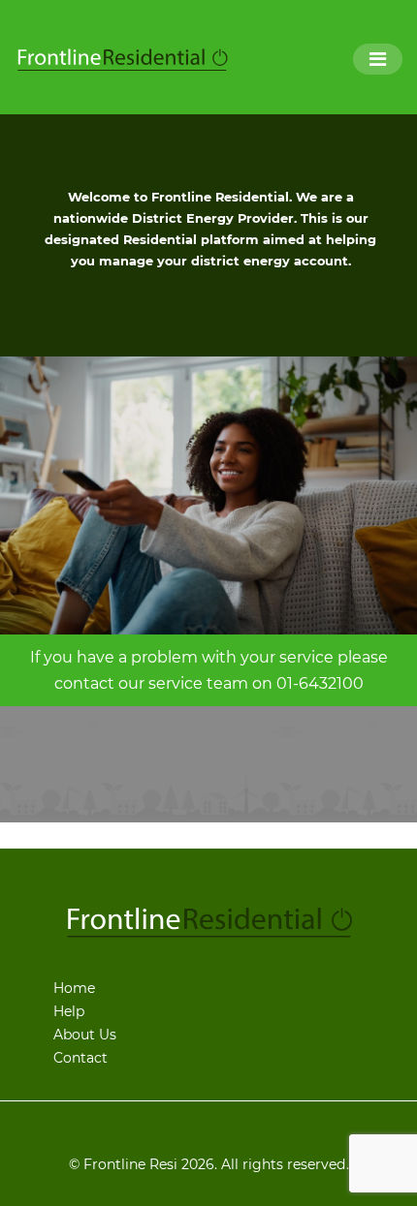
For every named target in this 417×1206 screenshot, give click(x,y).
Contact (80, 1058)
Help (68, 1011)
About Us (84, 1034)
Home (74, 988)
